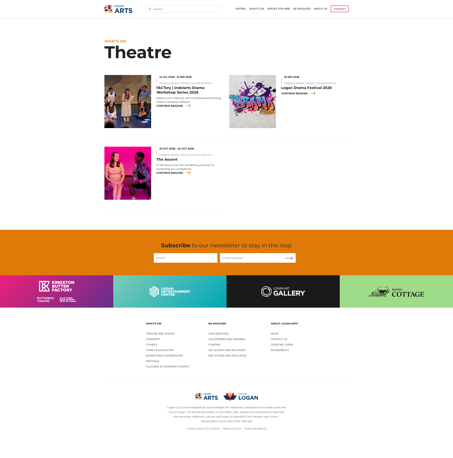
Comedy (151, 344)
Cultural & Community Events (167, 366)
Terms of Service (255, 428)
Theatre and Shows (160, 333)
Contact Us (279, 339)
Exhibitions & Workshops (164, 355)
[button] (174, 324)
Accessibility (280, 350)
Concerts (153, 339)
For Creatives (218, 333)
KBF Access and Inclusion (227, 355)
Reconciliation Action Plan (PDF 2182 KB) (226, 421)
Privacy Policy (232, 428)
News (275, 333)
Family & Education (160, 350)
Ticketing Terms (282, 344)
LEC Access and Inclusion (226, 350)
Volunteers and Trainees (226, 339)
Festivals (152, 361)
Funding (214, 344)
